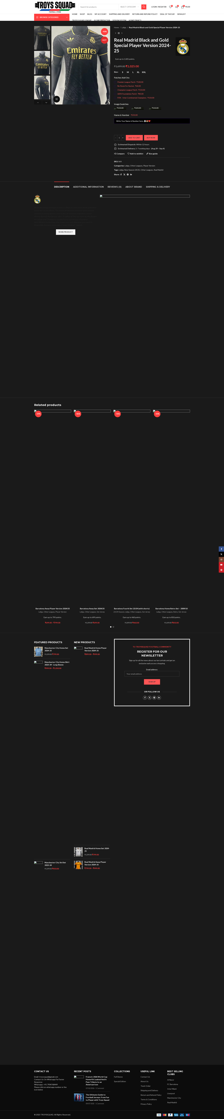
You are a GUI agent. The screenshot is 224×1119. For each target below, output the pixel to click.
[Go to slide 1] (110, 627)
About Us (144, 1081)
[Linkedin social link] (131, 174)
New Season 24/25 (132, 170)
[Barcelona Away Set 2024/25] (92, 508)
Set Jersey (101, 612)
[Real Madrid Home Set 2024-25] (78, 852)
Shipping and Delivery (149, 1090)
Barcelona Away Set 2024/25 (92, 608)
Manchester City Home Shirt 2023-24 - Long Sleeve (57, 663)
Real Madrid (158, 170)
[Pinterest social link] (127, 174)
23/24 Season (119, 612)
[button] (38, 102)
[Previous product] (115, 33)
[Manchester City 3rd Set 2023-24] (38, 959)
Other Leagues (136, 166)
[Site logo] (55, 6)
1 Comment (99, 1088)
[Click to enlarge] (56, 99)
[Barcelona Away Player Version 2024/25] (52, 508)
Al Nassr (170, 1080)
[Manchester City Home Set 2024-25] (38, 652)
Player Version (149, 166)
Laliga (124, 27)
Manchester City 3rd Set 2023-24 (55, 863)
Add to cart (134, 138)
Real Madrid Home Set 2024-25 (96, 849)
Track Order (146, 1086)
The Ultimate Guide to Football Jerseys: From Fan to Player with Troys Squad (97, 1097)
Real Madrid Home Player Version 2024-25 (95, 649)
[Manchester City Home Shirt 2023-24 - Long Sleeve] (38, 759)
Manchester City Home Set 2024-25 (56, 649)
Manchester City (174, 1098)
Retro (175, 612)
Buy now (151, 138)
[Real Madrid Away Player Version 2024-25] (78, 865)
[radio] (122, 72)
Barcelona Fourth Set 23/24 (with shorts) (132, 608)
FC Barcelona (172, 1084)
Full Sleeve (118, 1077)
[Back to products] (118, 33)
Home (116, 27)
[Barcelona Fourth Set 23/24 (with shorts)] (131, 508)
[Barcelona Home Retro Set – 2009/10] (171, 508)
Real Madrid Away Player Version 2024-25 (95, 863)
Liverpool (171, 1093)
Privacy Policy (146, 1104)
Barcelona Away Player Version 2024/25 (53, 608)
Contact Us (145, 1077)
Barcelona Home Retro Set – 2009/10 (171, 608)
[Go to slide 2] (113, 627)
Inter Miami (172, 1089)
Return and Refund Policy (151, 1095)
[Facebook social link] (121, 174)
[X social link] (124, 174)
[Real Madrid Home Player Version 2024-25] (78, 745)
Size (116, 72)
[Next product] (121, 33)
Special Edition (120, 1081)
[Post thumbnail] (79, 1082)
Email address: (152, 669)
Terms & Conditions (149, 1099)
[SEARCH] (143, 6)
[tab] (61, 186)
